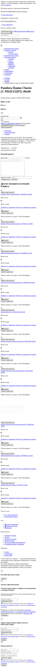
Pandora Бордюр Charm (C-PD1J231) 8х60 (14, 485)
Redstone (11, 62)
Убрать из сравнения (7, 123)
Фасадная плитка (10, 57)
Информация (9, 71)
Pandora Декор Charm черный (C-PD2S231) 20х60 (17, 224)
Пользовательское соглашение (14, 544)
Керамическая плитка (11, 55)
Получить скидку (6, 658)
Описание (8, 131)
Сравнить (18, 123)
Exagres (10, 52)
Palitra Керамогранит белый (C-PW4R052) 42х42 (16, 253)
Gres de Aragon (13, 54)
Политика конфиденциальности (15, 542)
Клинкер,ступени (10, 50)
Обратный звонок (7, 31)
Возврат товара (9, 541)
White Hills (11, 66)
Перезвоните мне (6, 632)
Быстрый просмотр (8, 192)
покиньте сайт (27, 613)
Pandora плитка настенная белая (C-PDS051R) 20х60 (18, 282)
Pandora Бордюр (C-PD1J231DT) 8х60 (13, 312)
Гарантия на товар (10, 539)
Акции (7, 69)
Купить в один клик (7, 213)
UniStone (11, 68)
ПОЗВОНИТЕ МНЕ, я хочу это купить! (13, 125)
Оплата (7, 537)
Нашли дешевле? (7, 127)
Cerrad (10, 61)
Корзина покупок (11, 526)
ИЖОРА (11, 64)
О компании (9, 73)
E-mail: (27, 158)
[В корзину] (11, 33)
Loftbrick (11, 59)
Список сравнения (12, 524)
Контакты (31, 31)
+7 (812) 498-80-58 (7, 25)
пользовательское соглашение (26, 612)
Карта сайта (8, 555)
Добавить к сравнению (8, 207)
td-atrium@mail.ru (20, 31)
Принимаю (4, 615)
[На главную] (6, 5)
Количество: (5, 116)
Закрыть (4, 578)
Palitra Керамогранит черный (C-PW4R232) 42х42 (17, 455)
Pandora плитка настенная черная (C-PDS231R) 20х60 (18, 341)
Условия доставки (10, 535)
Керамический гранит (12, 48)
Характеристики (10, 132)
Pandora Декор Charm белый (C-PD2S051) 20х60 (16, 194)
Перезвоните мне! (7, 601)
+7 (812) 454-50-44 (7, 15)
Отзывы (7, 134)
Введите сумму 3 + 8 (7, 177)
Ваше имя (4, 158)
